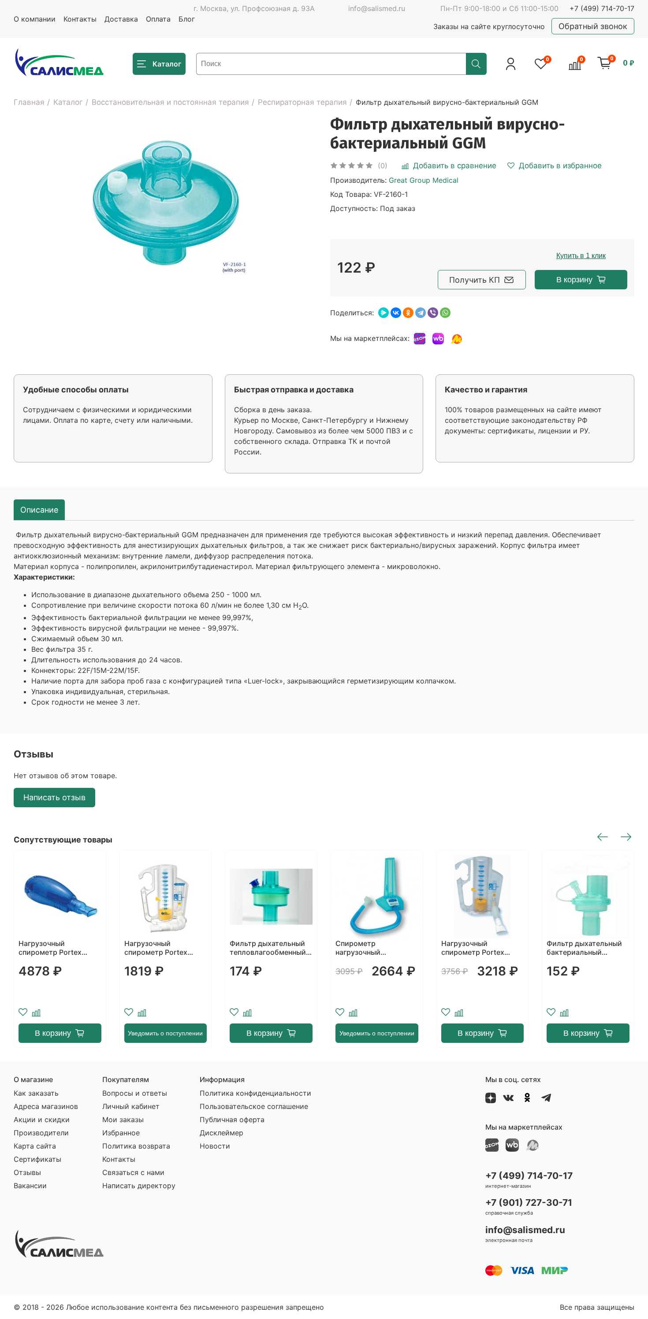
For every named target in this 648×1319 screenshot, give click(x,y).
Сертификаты (37, 1159)
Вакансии (30, 1185)
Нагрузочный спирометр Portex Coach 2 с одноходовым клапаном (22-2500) (159, 948)
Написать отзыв (54, 797)
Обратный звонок (593, 26)
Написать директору (138, 1185)
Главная (29, 102)
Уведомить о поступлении (165, 1033)
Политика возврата (136, 1146)
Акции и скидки (42, 1119)
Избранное (121, 1132)
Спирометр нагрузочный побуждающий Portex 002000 (373, 948)
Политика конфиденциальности (255, 1093)
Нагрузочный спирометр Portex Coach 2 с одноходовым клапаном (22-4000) (476, 948)
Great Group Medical (423, 180)
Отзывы (27, 1172)
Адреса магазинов (46, 1106)
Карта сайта (35, 1146)
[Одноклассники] (408, 312)
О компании (35, 19)
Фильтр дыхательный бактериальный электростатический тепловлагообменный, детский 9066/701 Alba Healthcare (586, 948)
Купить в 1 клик (581, 255)
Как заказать (36, 1093)
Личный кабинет (131, 1106)
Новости (215, 1146)
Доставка (121, 19)
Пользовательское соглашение (254, 1106)
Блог (187, 19)
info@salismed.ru (376, 8)
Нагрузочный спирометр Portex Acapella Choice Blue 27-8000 (54, 948)
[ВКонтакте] (396, 312)
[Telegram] (420, 312)
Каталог (68, 102)
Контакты (80, 19)
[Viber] (433, 312)
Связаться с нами (133, 1172)
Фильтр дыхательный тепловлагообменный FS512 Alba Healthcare (268, 948)
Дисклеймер (221, 1132)
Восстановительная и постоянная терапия (170, 102)
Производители (41, 1132)
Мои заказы (123, 1119)
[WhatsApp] (445, 312)
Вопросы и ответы (134, 1093)
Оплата (158, 19)
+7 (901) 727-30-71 (528, 1202)
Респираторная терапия (302, 102)
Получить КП (474, 279)
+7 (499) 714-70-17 (602, 8)
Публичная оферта (232, 1119)
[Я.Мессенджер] (383, 312)
